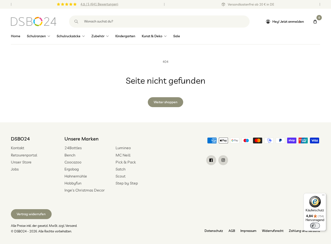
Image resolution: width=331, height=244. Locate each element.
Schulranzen (36, 36)
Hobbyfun (72, 183)
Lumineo (123, 147)
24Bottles (73, 147)
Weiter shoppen (165, 102)
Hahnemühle (75, 176)
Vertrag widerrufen (31, 214)
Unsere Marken (81, 139)
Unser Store (21, 162)
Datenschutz (214, 231)
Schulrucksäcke (68, 36)
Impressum (248, 231)
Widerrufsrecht (273, 231)
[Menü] (323, 196)
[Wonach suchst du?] (76, 21)
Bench (69, 155)
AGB (232, 231)
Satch (121, 169)
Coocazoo (72, 162)
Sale (176, 36)
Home (15, 36)
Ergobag (71, 169)
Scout (121, 176)
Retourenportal (24, 155)
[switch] (315, 226)
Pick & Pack (126, 162)
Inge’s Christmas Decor (84, 190)
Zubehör (97, 36)
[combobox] (159, 21)
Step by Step (127, 183)
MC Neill (123, 155)
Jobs (15, 169)
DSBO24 (20, 139)
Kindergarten (125, 36)
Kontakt (17, 147)
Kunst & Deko (152, 36)
